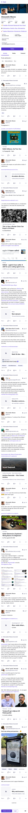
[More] (26, 76)
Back (4, 2)
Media (14, 53)
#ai (2, 61)
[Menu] (25, 49)
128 (2, 22)
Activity (5, 53)
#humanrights (11, 562)
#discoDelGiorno (8, 61)
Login (15, 811)
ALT (25, 765)
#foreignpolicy (5, 564)
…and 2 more (4, 367)
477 (9, 22)
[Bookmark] (20, 76)
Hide (24, 571)
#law (10, 564)
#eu (15, 61)
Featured (23, 53)
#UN (2, 562)
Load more (14, 802)
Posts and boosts (5, 58)
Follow (12, 49)
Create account (7, 811)
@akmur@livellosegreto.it (7, 18)
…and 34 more (21, 769)
